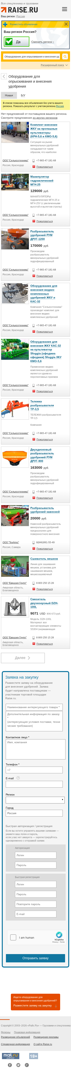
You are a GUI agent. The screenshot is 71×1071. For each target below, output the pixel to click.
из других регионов (45, 117)
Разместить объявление (23, 24)
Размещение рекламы (46, 1037)
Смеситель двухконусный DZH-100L (44, 603)
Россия (60, 106)
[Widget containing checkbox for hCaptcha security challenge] (37, 937)
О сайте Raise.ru (43, 1044)
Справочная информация (15, 1044)
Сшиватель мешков (44, 558)
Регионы (5, 1032)
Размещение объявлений (15, 1037)
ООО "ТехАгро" (11, 542)
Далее (20, 658)
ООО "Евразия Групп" (15, 583)
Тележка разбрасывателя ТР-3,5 (42, 405)
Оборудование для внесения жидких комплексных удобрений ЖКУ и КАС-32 (43, 293)
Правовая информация (27, 1032)
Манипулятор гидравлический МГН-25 (41, 180)
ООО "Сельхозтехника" (15, 160)
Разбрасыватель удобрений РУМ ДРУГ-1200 (42, 235)
